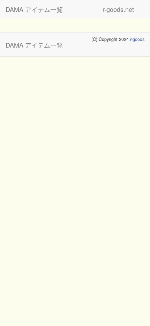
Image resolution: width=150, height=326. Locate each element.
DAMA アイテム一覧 (34, 9)
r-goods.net (118, 9)
